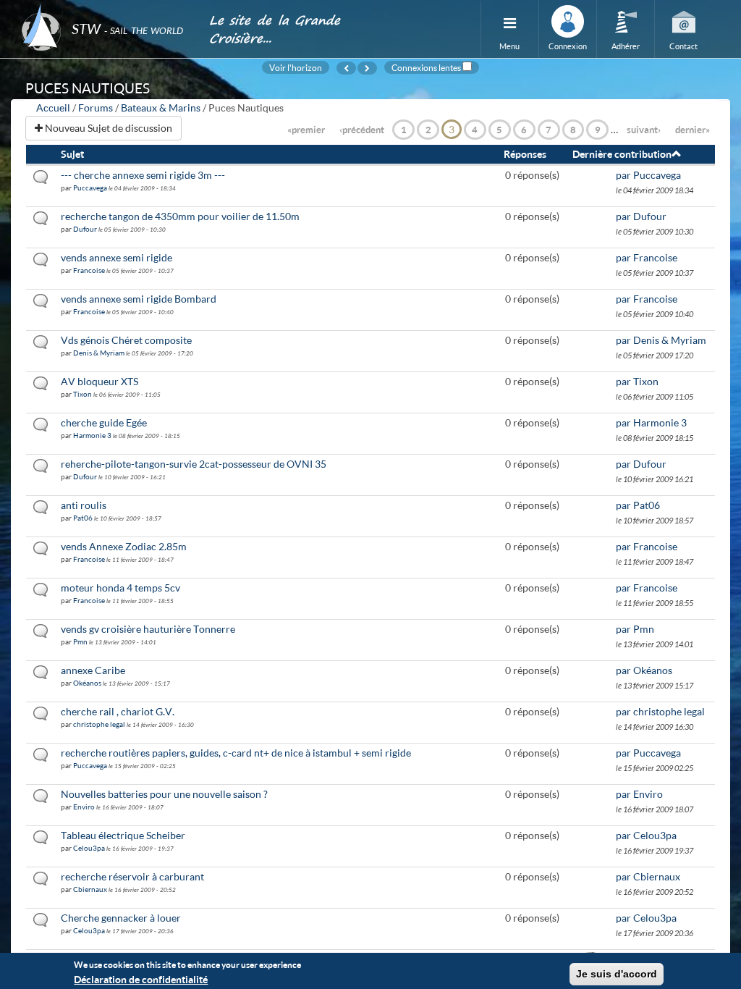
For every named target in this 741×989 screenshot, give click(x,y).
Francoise (89, 270)
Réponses (525, 154)
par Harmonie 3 (651, 422)
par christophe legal (660, 711)
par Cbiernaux (648, 876)
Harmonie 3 (92, 435)
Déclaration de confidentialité (141, 979)
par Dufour (641, 216)
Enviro (84, 806)
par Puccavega (648, 175)
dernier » (692, 129)
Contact (683, 46)
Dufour (85, 228)
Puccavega (90, 187)
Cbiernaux (90, 889)
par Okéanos (644, 670)
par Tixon (637, 381)
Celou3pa (89, 847)
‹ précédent (361, 129)
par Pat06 (638, 505)
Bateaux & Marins (160, 107)
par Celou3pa (646, 835)
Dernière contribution (622, 154)
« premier (306, 129)
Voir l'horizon (295, 67)
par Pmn (635, 629)
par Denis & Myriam (661, 340)
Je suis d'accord (616, 974)
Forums (95, 107)
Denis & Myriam (98, 352)
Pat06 (83, 517)
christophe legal (99, 724)
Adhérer (625, 46)
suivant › (644, 129)
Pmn (80, 641)
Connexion (568, 46)
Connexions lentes (426, 67)
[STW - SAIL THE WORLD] (106, 9)
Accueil (53, 107)
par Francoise (646, 257)
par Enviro (639, 794)
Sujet (72, 154)
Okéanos (87, 682)
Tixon (82, 394)
